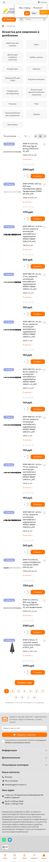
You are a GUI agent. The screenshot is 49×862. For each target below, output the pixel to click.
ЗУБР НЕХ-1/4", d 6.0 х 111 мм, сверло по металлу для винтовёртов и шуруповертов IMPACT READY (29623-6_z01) (32, 472)
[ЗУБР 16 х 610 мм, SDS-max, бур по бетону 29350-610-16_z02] (12, 152)
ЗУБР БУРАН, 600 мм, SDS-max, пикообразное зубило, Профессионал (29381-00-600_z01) (32, 189)
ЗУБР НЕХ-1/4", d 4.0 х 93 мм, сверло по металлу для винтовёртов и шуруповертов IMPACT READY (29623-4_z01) (32, 329)
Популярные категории (15, 765)
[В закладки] (44, 144)
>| (34, 697)
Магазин (8, 777)
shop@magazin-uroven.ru (15, 785)
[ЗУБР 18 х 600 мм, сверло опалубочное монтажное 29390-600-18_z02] (12, 568)
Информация (9, 750)
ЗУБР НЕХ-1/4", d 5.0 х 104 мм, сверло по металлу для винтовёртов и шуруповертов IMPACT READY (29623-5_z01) (32, 424)
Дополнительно (11, 757)
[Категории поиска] (21, 19)
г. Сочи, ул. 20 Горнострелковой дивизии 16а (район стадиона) (24, 796)
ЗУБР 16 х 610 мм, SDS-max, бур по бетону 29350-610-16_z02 (31, 147)
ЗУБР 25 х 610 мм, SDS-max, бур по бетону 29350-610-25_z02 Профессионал (32, 603)
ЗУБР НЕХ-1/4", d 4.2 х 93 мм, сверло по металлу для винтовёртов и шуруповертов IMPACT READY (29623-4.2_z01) (32, 376)
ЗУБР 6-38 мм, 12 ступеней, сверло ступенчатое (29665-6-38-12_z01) (32, 644)
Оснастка (11, 26)
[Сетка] (35, 136)
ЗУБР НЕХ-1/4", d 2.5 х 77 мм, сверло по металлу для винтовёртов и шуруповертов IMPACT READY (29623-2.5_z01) (32, 281)
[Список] (40, 136)
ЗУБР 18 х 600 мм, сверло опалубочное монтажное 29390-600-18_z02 (32, 563)
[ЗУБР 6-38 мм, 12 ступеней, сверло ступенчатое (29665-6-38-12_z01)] (12, 648)
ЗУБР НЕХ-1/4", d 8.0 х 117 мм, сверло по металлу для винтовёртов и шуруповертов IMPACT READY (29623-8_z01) (32, 519)
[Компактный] (45, 136)
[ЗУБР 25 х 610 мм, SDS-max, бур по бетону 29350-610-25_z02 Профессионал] (12, 608)
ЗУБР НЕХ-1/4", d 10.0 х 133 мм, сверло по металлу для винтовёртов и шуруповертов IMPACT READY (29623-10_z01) (32, 234)
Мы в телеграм (11, 781)
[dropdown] (4, 2)
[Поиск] (44, 19)
